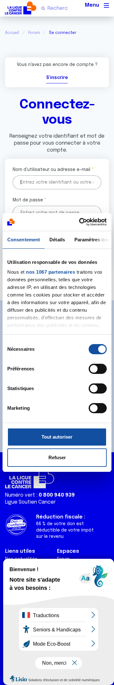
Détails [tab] (57, 239)
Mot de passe (28, 200)
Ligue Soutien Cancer (30, 502)
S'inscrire (57, 77)
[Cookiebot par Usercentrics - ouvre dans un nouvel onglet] (80, 222)
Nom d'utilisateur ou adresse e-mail (51, 169)
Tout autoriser (57, 437)
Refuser (57, 457)
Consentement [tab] (23, 239)
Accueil (12, 33)
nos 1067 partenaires (50, 272)
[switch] (98, 369)
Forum (34, 33)
